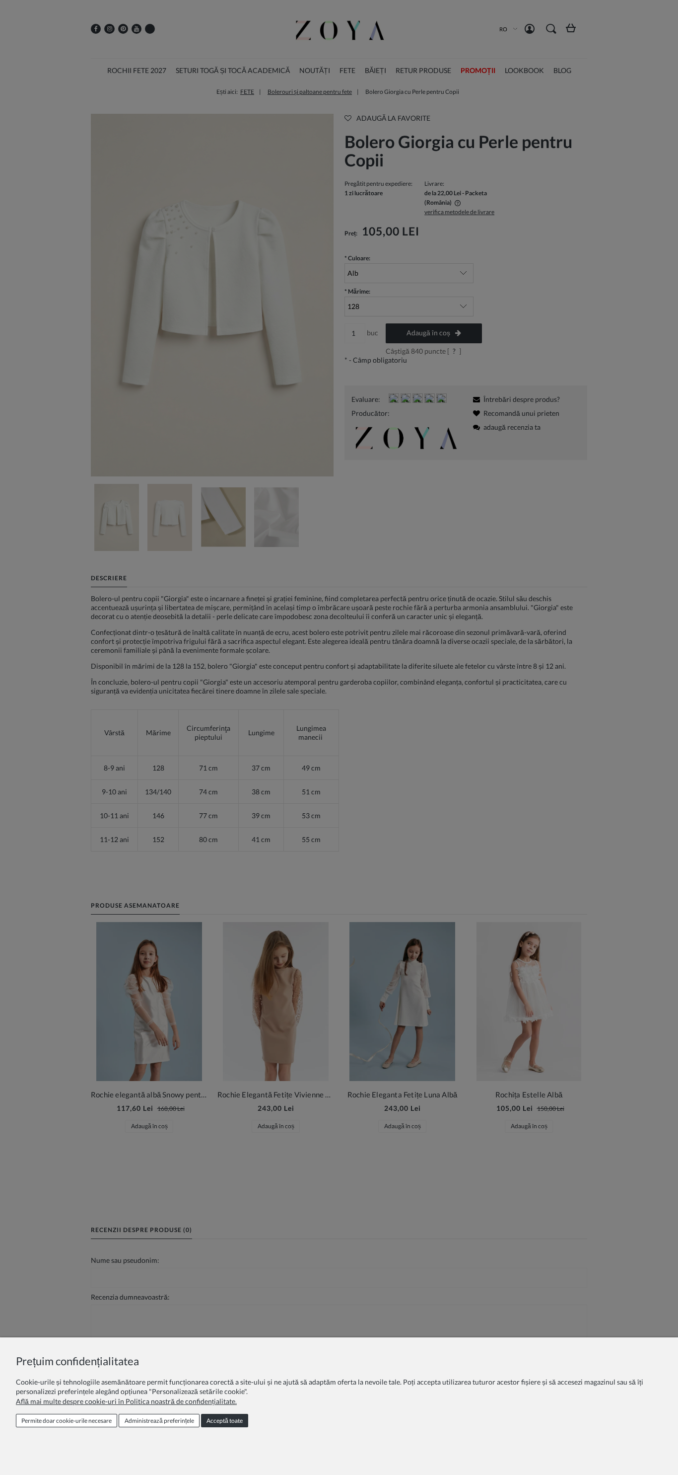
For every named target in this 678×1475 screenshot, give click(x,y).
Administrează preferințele (159, 1420)
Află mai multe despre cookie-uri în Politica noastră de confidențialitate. (126, 1401)
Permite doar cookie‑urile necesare (66, 1420)
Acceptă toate (224, 1420)
